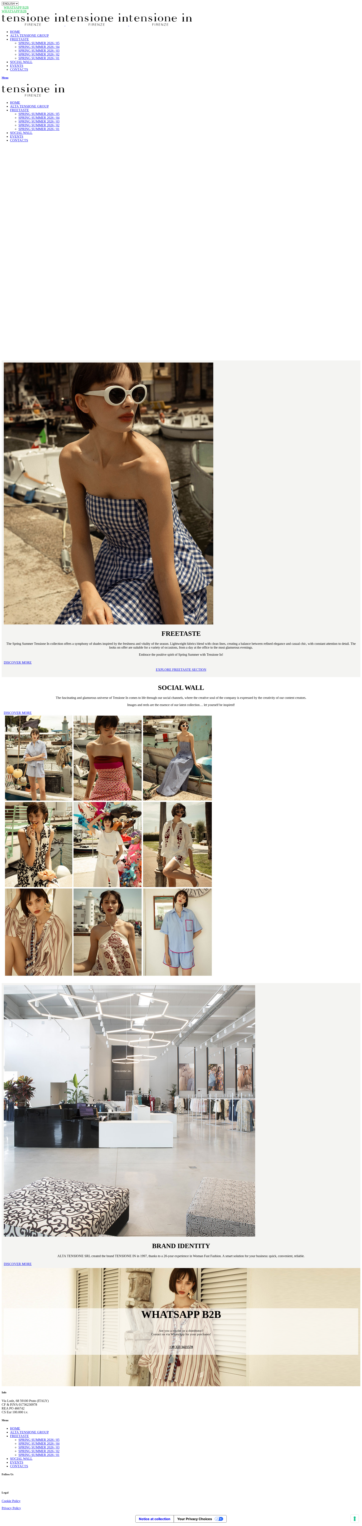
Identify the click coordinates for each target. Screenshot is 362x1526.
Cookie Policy (11, 1501)
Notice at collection (154, 1519)
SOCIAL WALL (21, 1458)
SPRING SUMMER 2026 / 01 (38, 1455)
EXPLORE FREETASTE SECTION (181, 669)
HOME (15, 1428)
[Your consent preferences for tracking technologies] (355, 1519)
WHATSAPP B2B (16, 7)
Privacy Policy (11, 1508)
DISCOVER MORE (18, 662)
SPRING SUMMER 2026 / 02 (38, 1451)
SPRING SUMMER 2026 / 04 (38, 1443)
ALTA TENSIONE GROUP (29, 1432)
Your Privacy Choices (194, 1519)
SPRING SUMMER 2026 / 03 (38, 1447)
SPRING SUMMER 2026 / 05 (38, 1440)
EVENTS (16, 1462)
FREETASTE (19, 1436)
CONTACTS (19, 1466)
